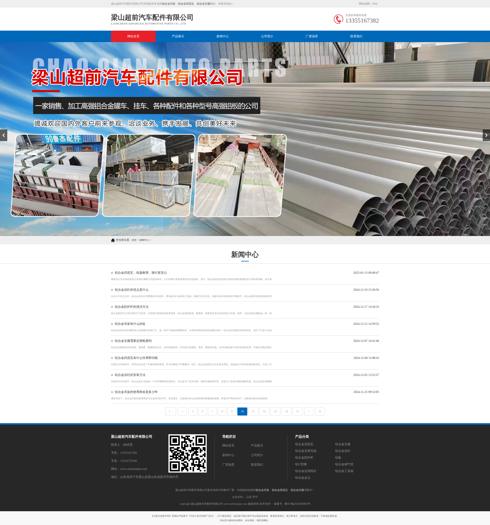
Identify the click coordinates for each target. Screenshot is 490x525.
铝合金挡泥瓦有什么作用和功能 (136, 357)
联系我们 (356, 36)
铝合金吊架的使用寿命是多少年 (136, 392)
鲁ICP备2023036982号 (297, 503)
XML (375, 3)
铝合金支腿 (342, 444)
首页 (134, 240)
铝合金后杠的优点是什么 (132, 289)
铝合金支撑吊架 (306, 450)
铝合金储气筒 (344, 464)
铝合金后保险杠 (306, 471)
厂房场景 (312, 36)
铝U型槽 (301, 464)
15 (297, 411)
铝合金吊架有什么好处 (130, 323)
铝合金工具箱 (344, 471)
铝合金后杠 (342, 450)
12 (264, 411)
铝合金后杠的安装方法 (130, 374)
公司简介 (267, 36)
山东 (249, 497)
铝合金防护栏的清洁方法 (132, 306)
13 (275, 411)
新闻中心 (222, 36)
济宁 (255, 497)
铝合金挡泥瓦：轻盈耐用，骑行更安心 (141, 272)
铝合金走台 (302, 477)
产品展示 (178, 36)
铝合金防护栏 (304, 457)
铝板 (338, 457)
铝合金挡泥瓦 (304, 444)
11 (253, 411)
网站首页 (133, 36)
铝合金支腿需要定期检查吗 (133, 340)
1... (170, 411)
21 (320, 411)
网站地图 (364, 3)
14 (286, 411)
